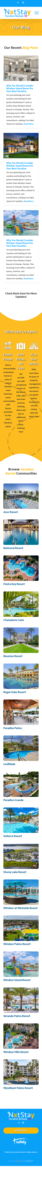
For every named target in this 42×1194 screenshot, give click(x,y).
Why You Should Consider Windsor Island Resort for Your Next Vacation (19, 88)
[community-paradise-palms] (21, 700)
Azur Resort (10, 512)
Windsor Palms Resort (17, 944)
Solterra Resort (12, 836)
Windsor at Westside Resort (20, 908)
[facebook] (19, 1123)
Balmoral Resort (13, 548)
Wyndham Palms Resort (18, 1088)
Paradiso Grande (13, 800)
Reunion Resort (12, 656)
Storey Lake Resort (14, 872)
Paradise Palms (12, 728)
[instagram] (23, 1123)
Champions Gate (13, 620)
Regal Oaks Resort (14, 692)
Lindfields (9, 764)
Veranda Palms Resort (16, 1016)
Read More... (29, 124)
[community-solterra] (21, 808)
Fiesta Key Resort (14, 584)
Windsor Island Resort (16, 980)
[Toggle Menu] (36, 13)
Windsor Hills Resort (16, 1052)
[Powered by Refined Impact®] (21, 1160)
